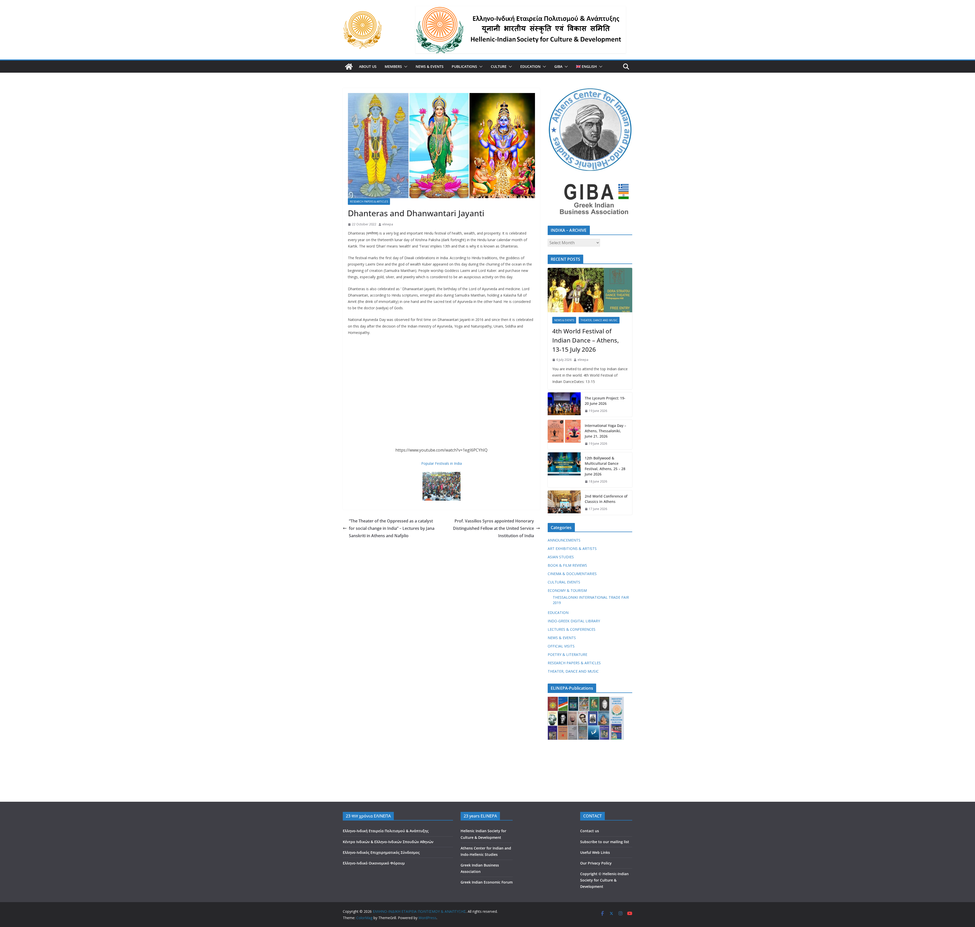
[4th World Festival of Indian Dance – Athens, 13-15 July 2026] (590, 290)
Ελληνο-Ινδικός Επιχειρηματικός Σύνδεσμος (381, 852)
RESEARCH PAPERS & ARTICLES (369, 201)
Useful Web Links (595, 852)
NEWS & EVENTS (430, 66)
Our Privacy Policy (596, 863)
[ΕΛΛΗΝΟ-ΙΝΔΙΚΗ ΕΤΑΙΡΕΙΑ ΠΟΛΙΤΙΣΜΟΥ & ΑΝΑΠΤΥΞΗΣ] (349, 66)
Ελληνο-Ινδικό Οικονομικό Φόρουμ (374, 863)
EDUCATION (530, 66)
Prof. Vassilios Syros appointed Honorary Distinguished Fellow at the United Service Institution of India (493, 528)
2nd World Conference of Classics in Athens (606, 499)
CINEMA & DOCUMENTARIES (572, 573)
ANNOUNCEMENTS (564, 540)
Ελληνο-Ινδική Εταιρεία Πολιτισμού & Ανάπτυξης (386, 830)
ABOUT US (368, 66)
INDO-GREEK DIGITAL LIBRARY (574, 621)
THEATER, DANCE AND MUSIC (599, 320)
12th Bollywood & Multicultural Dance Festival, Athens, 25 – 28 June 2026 (605, 466)
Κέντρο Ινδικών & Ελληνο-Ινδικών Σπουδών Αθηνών (388, 841)
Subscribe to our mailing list (604, 841)
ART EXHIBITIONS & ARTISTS (572, 548)
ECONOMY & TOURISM (567, 590)
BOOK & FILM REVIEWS (567, 565)
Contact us (589, 830)
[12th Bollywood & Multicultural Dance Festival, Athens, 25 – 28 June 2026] (564, 469)
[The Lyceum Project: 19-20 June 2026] (564, 404)
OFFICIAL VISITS (561, 646)
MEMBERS (393, 66)
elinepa (387, 224)
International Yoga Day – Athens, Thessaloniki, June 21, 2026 (605, 431)
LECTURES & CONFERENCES (571, 629)
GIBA (558, 66)
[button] (405, 66)
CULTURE (499, 66)
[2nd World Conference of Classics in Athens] (564, 502)
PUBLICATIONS (464, 66)
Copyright (588, 873)
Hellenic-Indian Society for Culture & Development (604, 880)
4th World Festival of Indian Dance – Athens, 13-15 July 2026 (585, 340)
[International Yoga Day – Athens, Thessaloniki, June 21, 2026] (564, 435)
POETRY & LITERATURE (567, 654)
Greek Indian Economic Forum (487, 882)
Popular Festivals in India (441, 463)
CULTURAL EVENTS (564, 582)
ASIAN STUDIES (561, 556)
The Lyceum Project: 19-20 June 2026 (605, 401)
